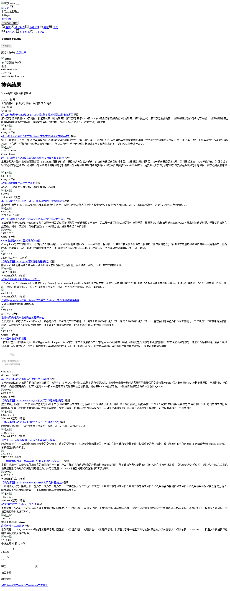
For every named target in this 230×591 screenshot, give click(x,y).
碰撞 (10, 585)
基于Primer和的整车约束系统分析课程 (25, 379)
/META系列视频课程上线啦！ (20, 279)
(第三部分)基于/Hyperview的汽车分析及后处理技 (33, 219)
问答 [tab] (37, 103)
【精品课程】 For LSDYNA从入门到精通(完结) (30, 422)
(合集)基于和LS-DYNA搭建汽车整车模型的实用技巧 (35, 136)
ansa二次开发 (40, 585)
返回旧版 (6, 19)
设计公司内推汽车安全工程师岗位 (22, 317)
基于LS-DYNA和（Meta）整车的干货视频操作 (32, 201)
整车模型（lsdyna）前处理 (18, 504)
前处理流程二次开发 (18, 183)
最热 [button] (9, 107)
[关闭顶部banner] (17, 4)
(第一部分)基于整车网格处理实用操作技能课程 (32, 158)
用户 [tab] (49, 103)
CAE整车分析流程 (13, 338)
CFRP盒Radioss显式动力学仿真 (20, 240)
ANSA (4, 585)
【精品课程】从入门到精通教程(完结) (25, 261)
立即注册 (21, 52)
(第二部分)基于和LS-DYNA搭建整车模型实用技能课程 (37, 114)
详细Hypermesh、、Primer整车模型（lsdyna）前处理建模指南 (40, 300)
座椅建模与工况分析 (12, 525)
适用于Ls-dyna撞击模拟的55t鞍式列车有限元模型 (28, 440)
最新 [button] (3, 107)
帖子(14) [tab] (30, 103)
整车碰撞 (18, 585)
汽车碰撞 (28, 585)
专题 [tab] (43, 103)
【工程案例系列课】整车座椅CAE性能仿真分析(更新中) (32, 461)
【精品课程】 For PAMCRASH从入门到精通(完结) (32, 482)
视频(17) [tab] (20, 103)
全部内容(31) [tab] (8, 103)
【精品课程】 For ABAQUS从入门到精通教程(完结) (32, 400)
